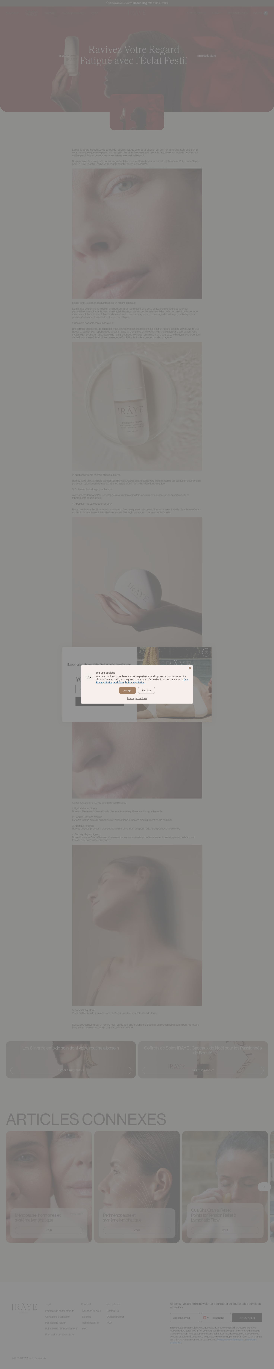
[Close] (190, 668)
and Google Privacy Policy (128, 682)
